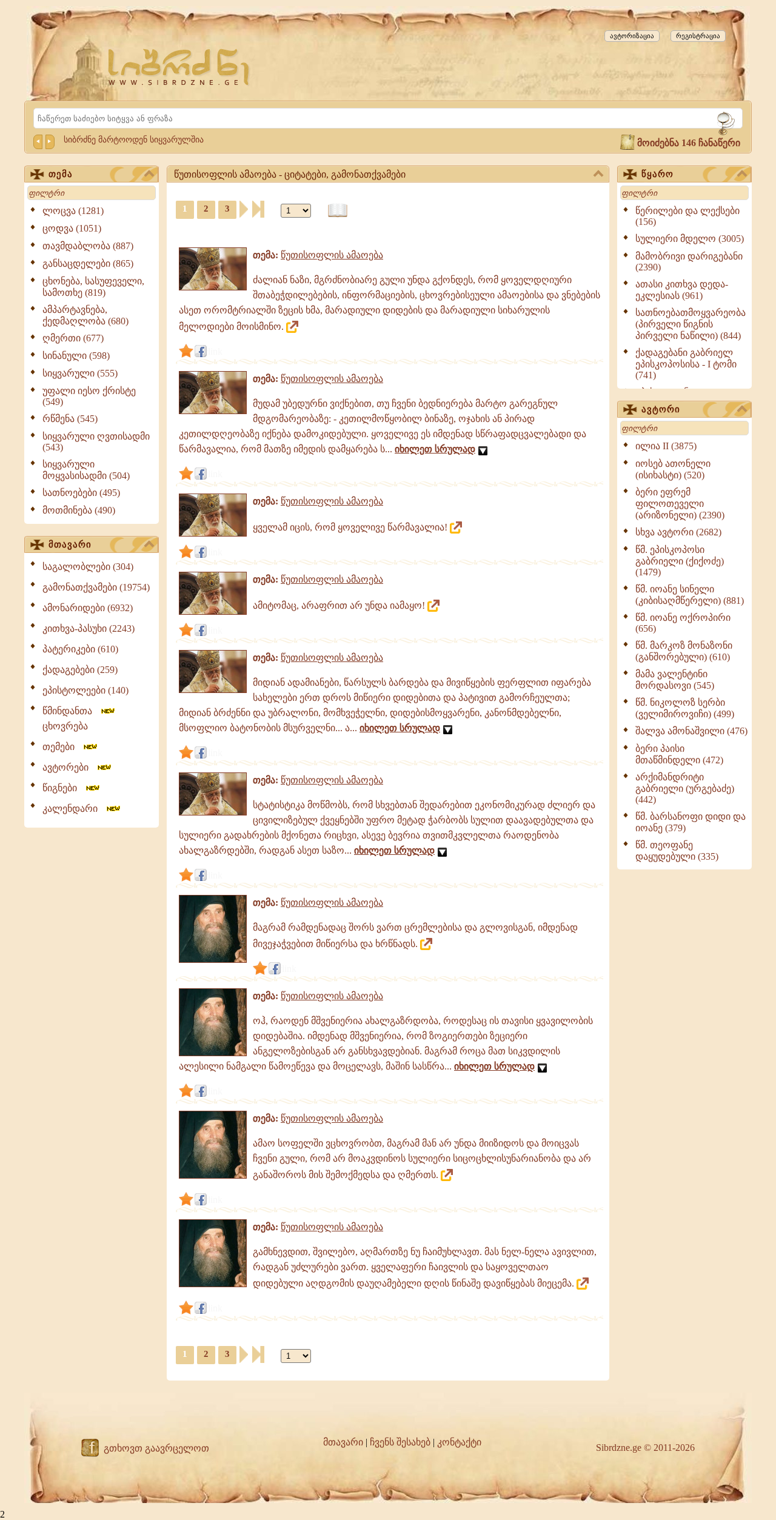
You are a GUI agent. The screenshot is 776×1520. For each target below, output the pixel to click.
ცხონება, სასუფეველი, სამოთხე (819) (93, 287)
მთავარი (70, 544)
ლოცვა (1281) (73, 211)
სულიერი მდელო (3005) (689, 238)
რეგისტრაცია (698, 35)
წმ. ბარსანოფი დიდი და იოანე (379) (690, 822)
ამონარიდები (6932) (87, 608)
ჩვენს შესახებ (400, 1442)
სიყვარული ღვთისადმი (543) (96, 441)
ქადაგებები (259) (80, 670)
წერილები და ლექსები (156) (687, 216)
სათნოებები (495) (81, 492)
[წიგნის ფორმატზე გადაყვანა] (337, 211)
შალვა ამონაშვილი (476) (691, 731)
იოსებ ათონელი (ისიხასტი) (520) (673, 469)
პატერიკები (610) (80, 649)
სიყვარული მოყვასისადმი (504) (86, 470)
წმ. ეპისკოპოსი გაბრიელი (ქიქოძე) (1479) (679, 560)
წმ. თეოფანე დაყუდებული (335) (676, 851)
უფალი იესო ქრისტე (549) (89, 396)
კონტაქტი (459, 1442)
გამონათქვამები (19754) (96, 587)
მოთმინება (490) (78, 510)
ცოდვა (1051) (71, 228)
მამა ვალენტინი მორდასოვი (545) (674, 680)
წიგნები (63, 788)
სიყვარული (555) (80, 373)
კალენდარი (73, 808)
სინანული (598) (76, 355)
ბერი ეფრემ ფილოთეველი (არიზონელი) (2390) (679, 503)
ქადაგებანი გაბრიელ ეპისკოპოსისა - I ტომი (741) (686, 363)
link (215, 351)
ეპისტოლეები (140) (85, 690)
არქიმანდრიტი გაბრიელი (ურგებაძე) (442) (684, 788)
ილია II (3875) (666, 446)
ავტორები (69, 767)
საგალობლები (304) (87, 566)
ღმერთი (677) (73, 338)
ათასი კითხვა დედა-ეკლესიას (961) (681, 290)
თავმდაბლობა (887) (87, 246)
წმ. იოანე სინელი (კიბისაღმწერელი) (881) (689, 595)
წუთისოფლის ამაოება (332, 255)
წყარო (657, 174)
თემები (62, 747)
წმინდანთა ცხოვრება (70, 718)
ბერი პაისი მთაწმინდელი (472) (679, 754)
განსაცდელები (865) (87, 263)
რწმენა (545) (70, 418)
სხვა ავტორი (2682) (678, 532)
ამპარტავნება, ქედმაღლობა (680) (85, 315)
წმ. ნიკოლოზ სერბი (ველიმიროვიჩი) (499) (684, 708)
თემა (60, 174)
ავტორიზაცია (632, 35)
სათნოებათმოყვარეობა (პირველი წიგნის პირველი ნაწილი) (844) (690, 324)
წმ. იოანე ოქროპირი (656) (683, 623)
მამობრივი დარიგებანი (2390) (689, 261)
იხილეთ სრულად (435, 449)
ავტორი (660, 409)
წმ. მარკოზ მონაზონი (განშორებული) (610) (683, 651)
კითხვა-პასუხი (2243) (88, 628)
